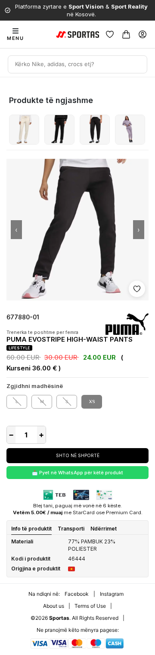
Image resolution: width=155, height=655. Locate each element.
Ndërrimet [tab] (103, 528)
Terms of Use (90, 606)
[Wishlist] (109, 34)
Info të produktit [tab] (31, 528)
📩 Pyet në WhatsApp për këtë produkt (77, 473)
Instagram (112, 594)
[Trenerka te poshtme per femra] (24, 130)
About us (53, 606)
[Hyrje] (142, 34)
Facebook (77, 594)
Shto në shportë (77, 455)
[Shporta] (126, 34)
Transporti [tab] (71, 528)
